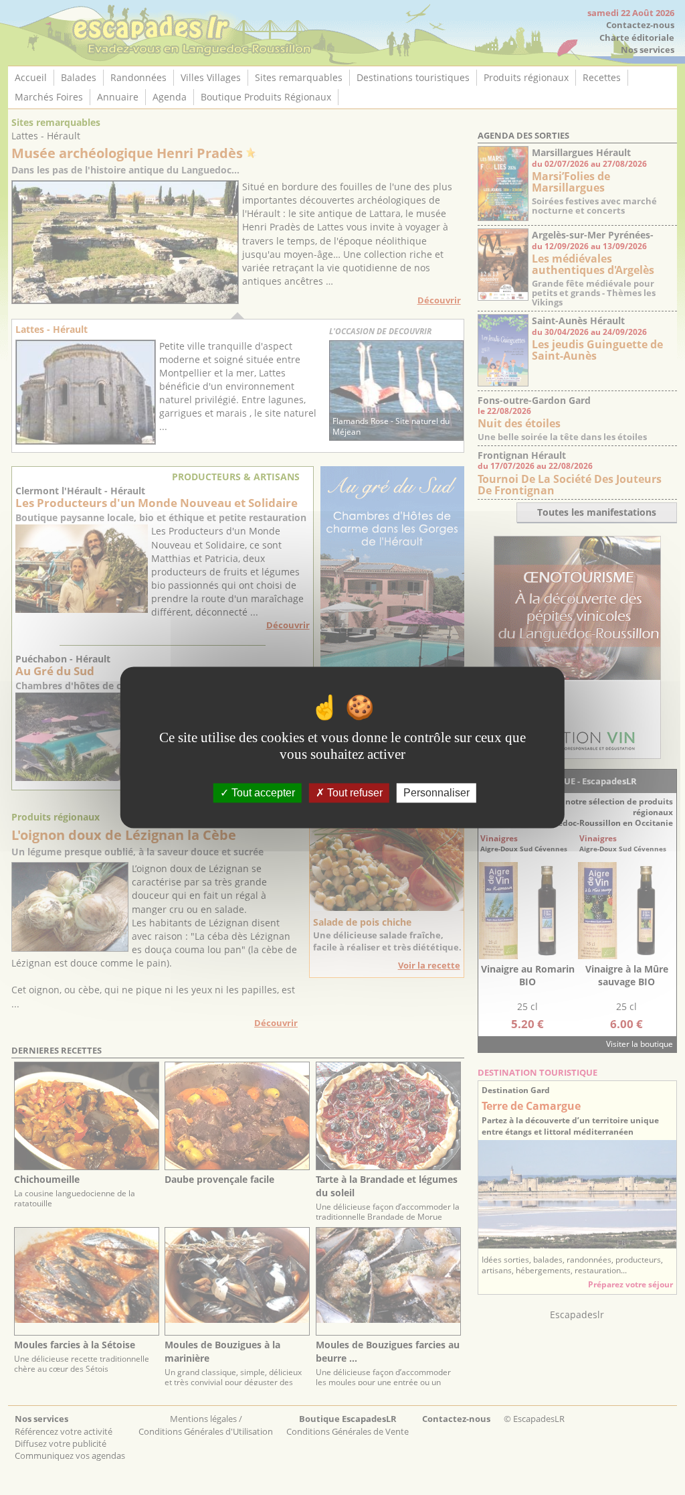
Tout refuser (353, 792)
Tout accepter (262, 792)
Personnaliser (436, 792)
